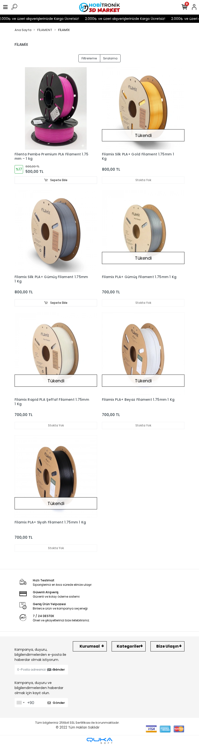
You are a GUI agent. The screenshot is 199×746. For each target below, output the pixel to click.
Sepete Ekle (58, 180)
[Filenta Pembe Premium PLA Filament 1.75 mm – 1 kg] (56, 108)
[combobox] (20, 702)
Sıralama (110, 58)
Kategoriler (129, 646)
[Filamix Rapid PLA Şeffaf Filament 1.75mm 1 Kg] (56, 354)
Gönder (59, 669)
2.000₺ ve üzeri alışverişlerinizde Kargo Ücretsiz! (118, 18)
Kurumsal (90, 646)
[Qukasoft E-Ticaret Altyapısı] (99, 741)
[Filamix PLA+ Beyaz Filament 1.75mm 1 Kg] (143, 354)
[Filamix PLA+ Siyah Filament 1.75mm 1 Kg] (56, 476)
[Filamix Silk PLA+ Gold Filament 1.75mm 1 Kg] (143, 108)
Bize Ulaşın (167, 646)
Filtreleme (89, 58)
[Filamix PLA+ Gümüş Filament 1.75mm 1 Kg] (143, 231)
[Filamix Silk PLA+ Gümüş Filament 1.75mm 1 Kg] (56, 231)
